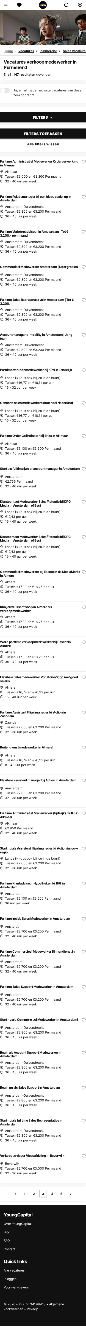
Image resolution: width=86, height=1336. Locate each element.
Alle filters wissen (43, 144)
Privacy (32, 1309)
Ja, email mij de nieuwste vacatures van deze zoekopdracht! (47, 92)
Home (8, 51)
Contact (9, 1249)
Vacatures (26, 51)
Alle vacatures (14, 1270)
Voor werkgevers (16, 1287)
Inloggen (10, 1279)
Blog (7, 1232)
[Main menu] (5, 5)
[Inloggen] (80, 5)
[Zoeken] (68, 5)
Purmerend (48, 51)
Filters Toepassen (43, 133)
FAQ (7, 1240)
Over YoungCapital (17, 1224)
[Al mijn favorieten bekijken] (19, 5)
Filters (41, 117)
